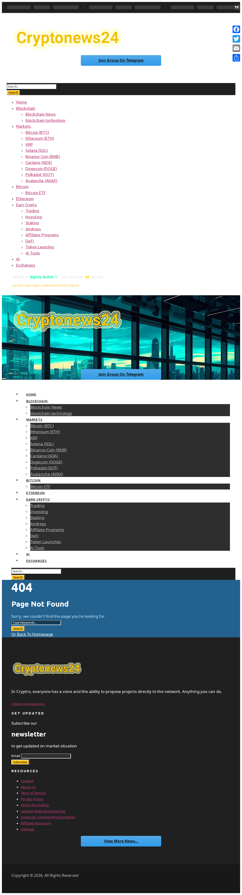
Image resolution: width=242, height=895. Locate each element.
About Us (28, 787)
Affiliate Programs (42, 235)
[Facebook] (236, 29)
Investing (34, 217)
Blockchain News (41, 114)
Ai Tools (33, 253)
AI (18, 259)
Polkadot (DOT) (40, 174)
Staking (32, 222)
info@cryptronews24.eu (28, 704)
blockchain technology (45, 120)
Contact (27, 780)
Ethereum (25, 198)
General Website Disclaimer (43, 811)
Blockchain (25, 108)
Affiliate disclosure (36, 823)
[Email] (236, 48)
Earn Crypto (26, 205)
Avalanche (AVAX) (41, 180)
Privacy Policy (32, 799)
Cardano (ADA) (39, 162)
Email (15, 755)
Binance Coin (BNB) (43, 156)
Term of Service (33, 792)
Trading (32, 210)
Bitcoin (22, 186)
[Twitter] (236, 39)
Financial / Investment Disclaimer (48, 817)
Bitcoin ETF (36, 192)
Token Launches (40, 247)
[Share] (236, 57)
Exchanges (25, 265)
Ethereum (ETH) (40, 138)
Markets (23, 126)
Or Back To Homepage (32, 634)
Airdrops (33, 229)
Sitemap (27, 829)
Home (21, 102)
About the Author (35, 804)
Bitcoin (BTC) (37, 132)
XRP (29, 144)
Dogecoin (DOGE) (41, 168)
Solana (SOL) (37, 150)
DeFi (30, 241)
